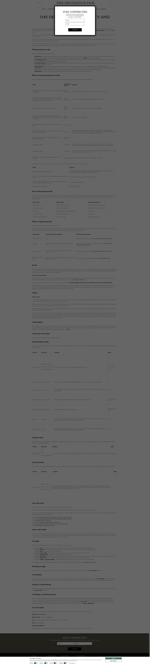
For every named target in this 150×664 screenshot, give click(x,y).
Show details (72, 663)
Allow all (113, 658)
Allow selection (113, 660)
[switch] (46, 663)
